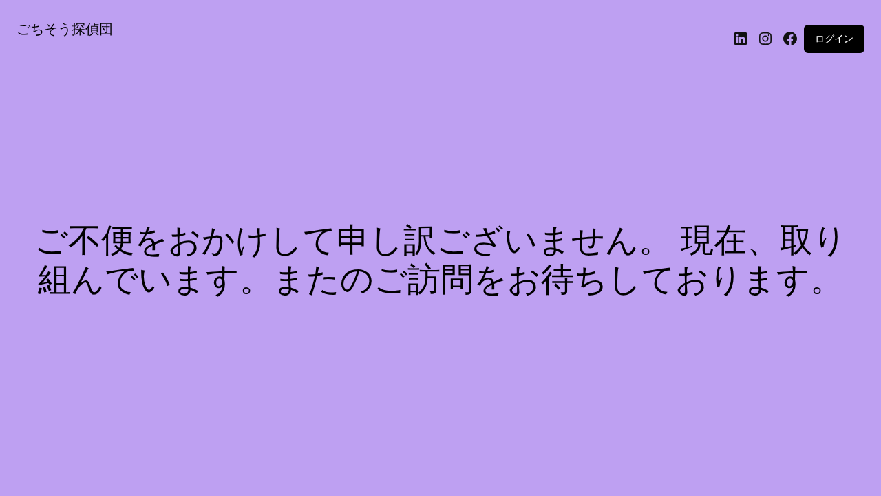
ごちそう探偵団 (65, 29)
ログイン (834, 38)
